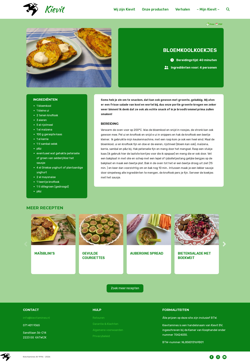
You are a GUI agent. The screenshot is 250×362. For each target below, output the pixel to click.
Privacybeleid (101, 336)
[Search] (225, 9)
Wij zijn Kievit (124, 9)
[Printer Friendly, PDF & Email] (214, 24)
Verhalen (182, 9)
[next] (224, 244)
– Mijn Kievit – (208, 9)
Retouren (99, 317)
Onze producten (155, 9)
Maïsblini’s (45, 253)
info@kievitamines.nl (36, 317)
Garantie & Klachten (105, 324)
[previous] (25, 244)
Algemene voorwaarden (108, 330)
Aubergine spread (146, 253)
